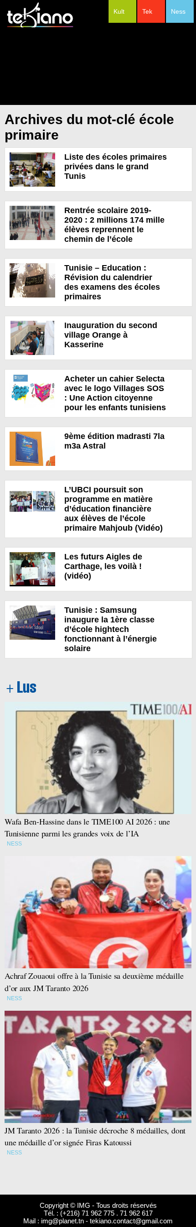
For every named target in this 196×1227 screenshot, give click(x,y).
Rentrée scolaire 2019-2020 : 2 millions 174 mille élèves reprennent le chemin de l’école (114, 225)
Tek (147, 11)
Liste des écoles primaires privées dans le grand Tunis (115, 166)
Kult (118, 11)
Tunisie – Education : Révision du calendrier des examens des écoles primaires (112, 282)
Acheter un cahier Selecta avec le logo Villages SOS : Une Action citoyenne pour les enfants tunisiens (115, 393)
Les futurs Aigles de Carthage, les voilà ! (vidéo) (103, 566)
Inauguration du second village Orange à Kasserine (110, 335)
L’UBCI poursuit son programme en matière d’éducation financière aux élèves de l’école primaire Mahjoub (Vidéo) (113, 509)
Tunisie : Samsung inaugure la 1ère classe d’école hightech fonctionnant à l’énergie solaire (110, 629)
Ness (178, 11)
